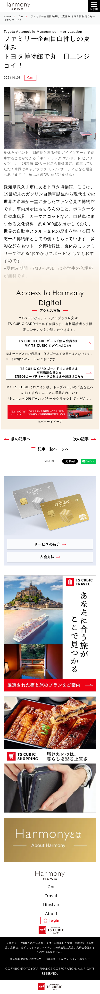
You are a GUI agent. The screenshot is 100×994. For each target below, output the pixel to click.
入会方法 (47, 557)
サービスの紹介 (47, 544)
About (51, 913)
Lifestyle (51, 904)
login (55, 920)
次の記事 (81, 439)
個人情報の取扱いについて (26, 959)
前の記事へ (21, 439)
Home (7, 16)
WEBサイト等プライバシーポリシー (68, 959)
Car (21, 16)
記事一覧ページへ (53, 449)
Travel (51, 895)
